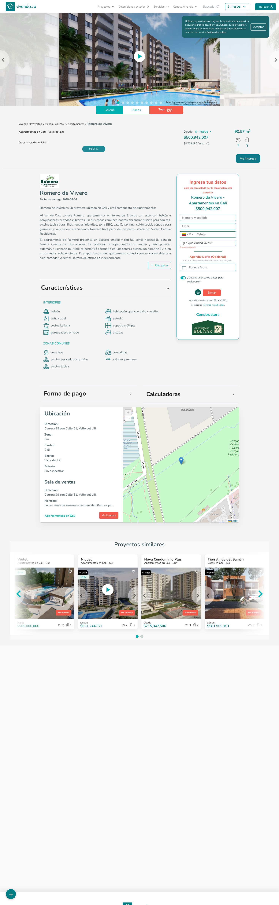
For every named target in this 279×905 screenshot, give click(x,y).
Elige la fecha (198, 267)
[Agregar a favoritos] (70, 571)
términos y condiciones (213, 305)
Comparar (161, 265)
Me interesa (109, 515)
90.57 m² (94, 148)
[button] (104, 6)
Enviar (212, 293)
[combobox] (204, 244)
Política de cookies (216, 32)
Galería (109, 110)
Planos (136, 110)
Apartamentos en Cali (60, 516)
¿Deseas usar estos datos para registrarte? (205, 279)
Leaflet (234, 520)
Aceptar (258, 27)
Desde (84, 622)
